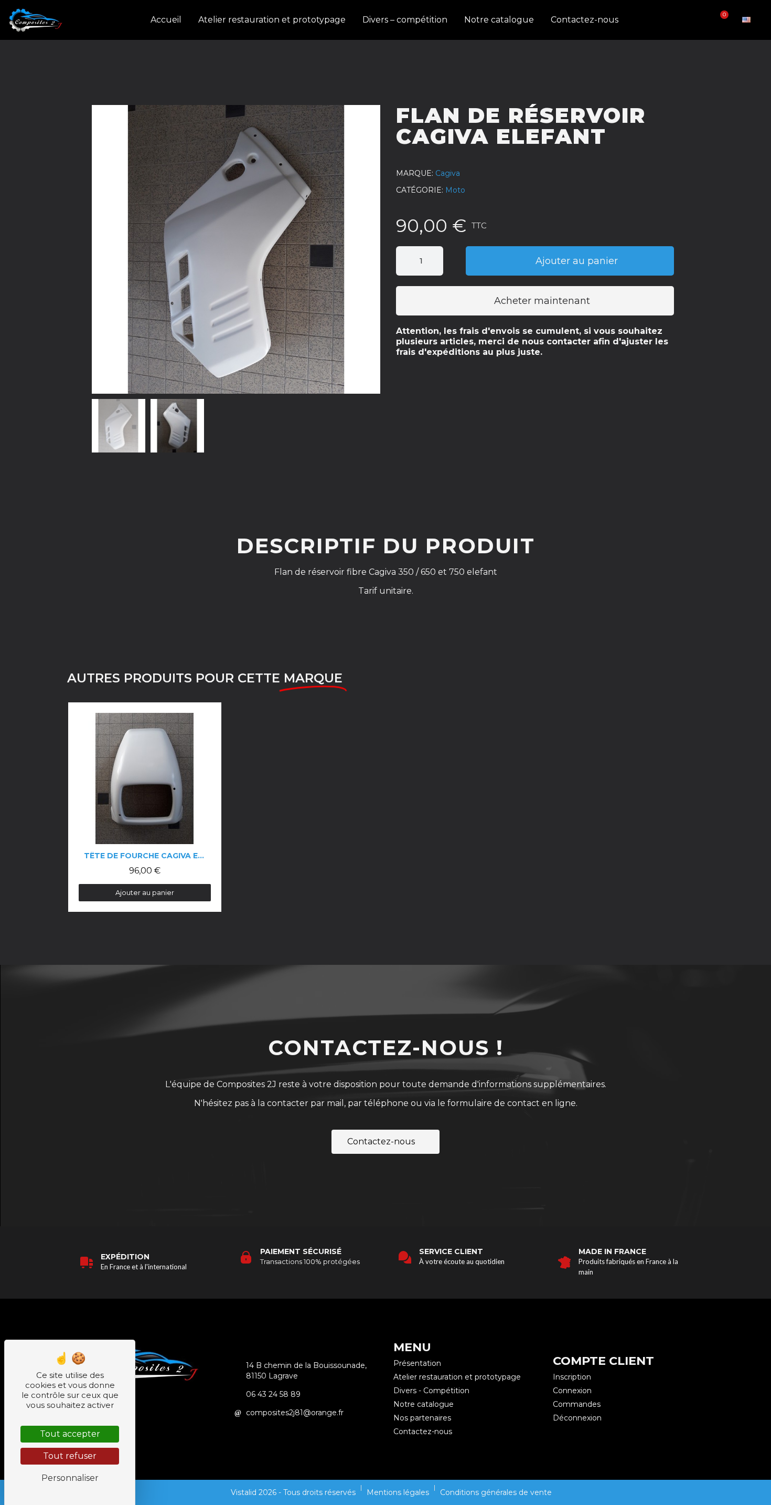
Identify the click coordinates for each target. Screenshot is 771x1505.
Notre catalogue (499, 20)
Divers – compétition (404, 20)
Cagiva (447, 173)
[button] (685, 20)
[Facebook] (161, 1412)
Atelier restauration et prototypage (272, 20)
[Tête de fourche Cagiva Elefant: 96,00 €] (144, 807)
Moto (455, 190)
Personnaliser (70, 1478)
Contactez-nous (584, 20)
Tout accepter (70, 1434)
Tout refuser (70, 1456)
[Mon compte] (703, 20)
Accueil (166, 20)
